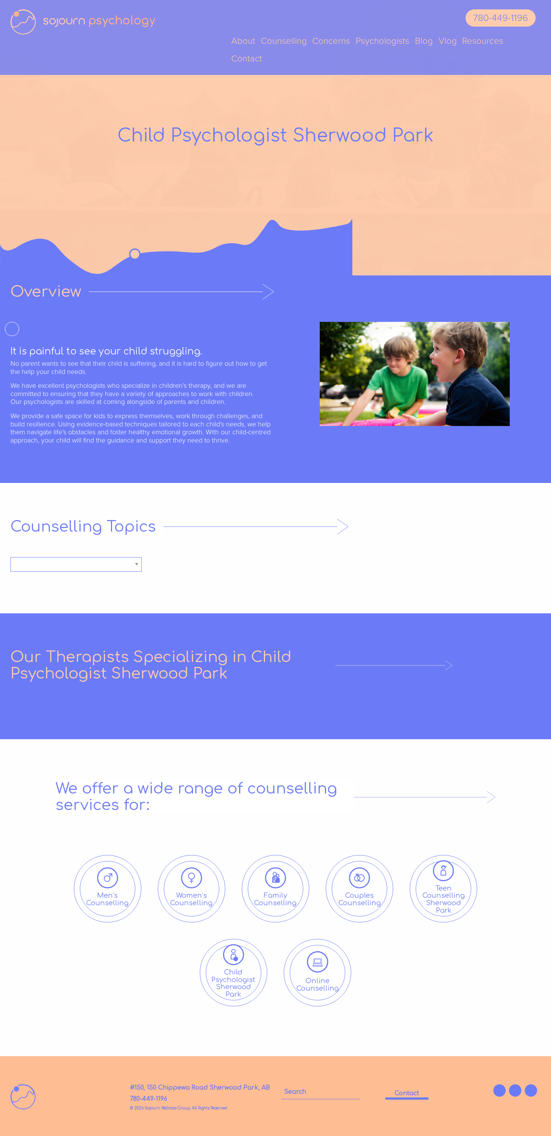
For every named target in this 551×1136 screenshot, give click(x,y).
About (243, 41)
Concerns (331, 41)
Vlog (448, 41)
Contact (246, 59)
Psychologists (382, 41)
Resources (482, 41)
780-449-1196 (500, 18)
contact (407, 1093)
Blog (424, 41)
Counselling (284, 41)
